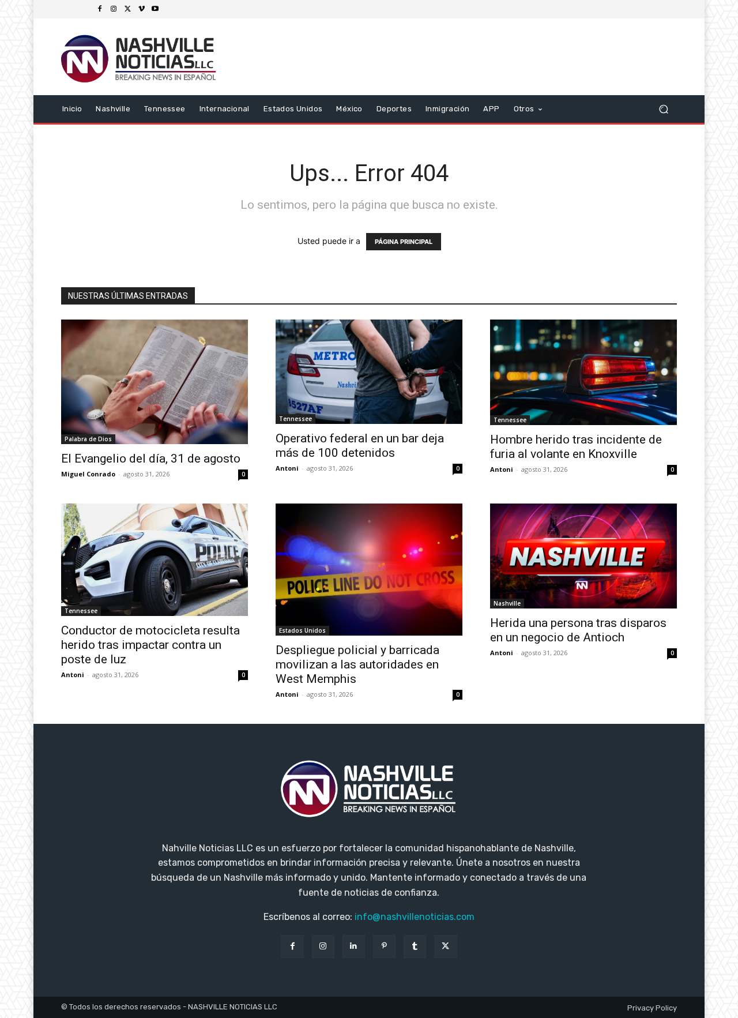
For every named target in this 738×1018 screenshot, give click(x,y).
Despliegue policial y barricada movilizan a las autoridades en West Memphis (357, 664)
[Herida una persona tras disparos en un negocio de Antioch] (583, 556)
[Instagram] (114, 9)
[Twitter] (127, 9)
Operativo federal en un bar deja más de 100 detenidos (360, 445)
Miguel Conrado (88, 473)
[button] (663, 108)
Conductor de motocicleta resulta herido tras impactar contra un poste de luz (150, 644)
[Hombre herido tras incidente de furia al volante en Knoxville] (583, 372)
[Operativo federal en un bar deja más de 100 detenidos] (369, 372)
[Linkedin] (353, 946)
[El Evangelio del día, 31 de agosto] (154, 382)
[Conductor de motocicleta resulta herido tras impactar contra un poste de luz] (154, 560)
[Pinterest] (384, 946)
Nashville (507, 603)
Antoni (287, 468)
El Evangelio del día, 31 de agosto (150, 458)
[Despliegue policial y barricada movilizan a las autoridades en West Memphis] (369, 570)
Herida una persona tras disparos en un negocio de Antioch (578, 630)
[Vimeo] (141, 9)
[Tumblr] (415, 946)
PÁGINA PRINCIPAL (403, 242)
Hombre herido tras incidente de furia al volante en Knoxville (576, 447)
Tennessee (295, 419)
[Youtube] (155, 9)
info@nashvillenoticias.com (415, 916)
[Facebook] (100, 9)
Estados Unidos (302, 630)
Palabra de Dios (88, 439)
